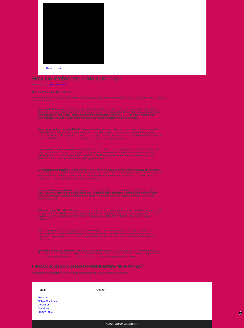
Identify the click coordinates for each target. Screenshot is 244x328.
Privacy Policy (45, 312)
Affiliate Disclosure (48, 301)
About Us (42, 297)
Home (49, 68)
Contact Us (44, 304)
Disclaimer (43, 308)
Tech (59, 68)
